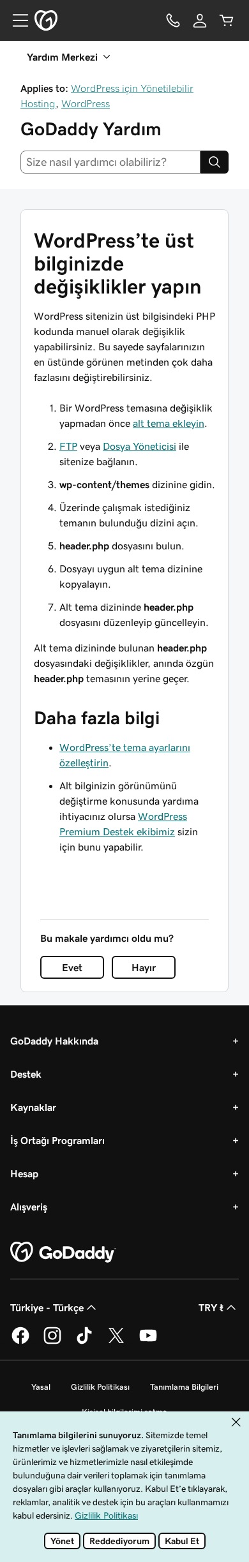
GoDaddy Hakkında (54, 1041)
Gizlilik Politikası (100, 1387)
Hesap (24, 1173)
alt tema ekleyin (168, 423)
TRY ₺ (211, 1307)
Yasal (40, 1387)
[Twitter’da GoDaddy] (116, 1342)
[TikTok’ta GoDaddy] (84, 1342)
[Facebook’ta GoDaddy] (20, 1342)
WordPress (85, 103)
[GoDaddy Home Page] (63, 1252)
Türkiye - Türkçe (47, 1307)
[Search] (214, 162)
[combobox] (110, 162)
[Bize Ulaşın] (173, 20)
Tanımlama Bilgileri (184, 1387)
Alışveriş (28, 1206)
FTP (68, 446)
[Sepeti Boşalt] (227, 20)
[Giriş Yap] (200, 20)
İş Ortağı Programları (57, 1140)
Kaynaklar (33, 1107)
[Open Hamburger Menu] (15, 20)
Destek (26, 1074)
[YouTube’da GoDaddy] (148, 1342)
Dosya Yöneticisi (139, 446)
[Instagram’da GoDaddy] (52, 1342)
